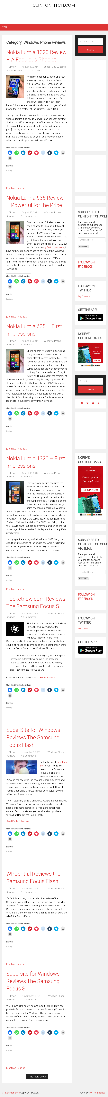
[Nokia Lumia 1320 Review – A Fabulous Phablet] (15, 86)
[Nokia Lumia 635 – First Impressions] (15, 361)
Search (90, 50)
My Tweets (84, 296)
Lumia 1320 (50, 66)
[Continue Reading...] (16, 188)
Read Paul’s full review (17, 821)
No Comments (28, 216)
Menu (5, 27)
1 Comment (27, 344)
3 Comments (35, 70)
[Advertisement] (54, 17)
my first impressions (53, 247)
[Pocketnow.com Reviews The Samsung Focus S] (15, 629)
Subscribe (83, 247)
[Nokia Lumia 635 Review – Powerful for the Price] (15, 232)
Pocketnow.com (48, 677)
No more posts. (38, 1076)
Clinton (12, 66)
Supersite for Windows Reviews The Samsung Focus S (33, 981)
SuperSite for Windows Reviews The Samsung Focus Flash (33, 737)
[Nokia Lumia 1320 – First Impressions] (15, 492)
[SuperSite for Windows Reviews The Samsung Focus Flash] (21, 767)
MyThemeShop (97, 1092)
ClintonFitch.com (54, 5)
